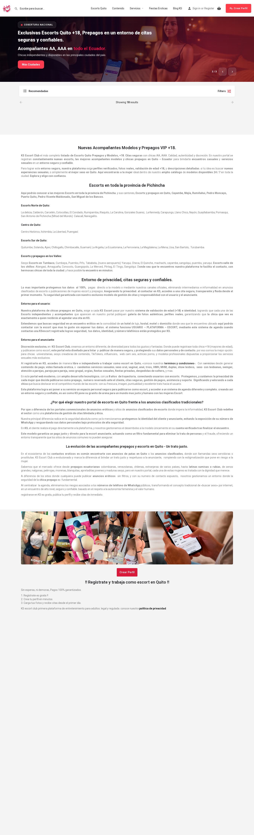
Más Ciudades (31, 64)
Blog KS (177, 8)
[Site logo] (7, 8)
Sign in (196, 8)
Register (209, 8)
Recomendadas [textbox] (38, 91)
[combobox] (60, 91)
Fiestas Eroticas (158, 8)
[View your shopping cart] (219, 8)
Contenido (118, 8)
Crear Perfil (240, 8)
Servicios (135, 8)
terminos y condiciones (179, 363)
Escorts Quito (99, 8)
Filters (222, 91)
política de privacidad (152, 608)
